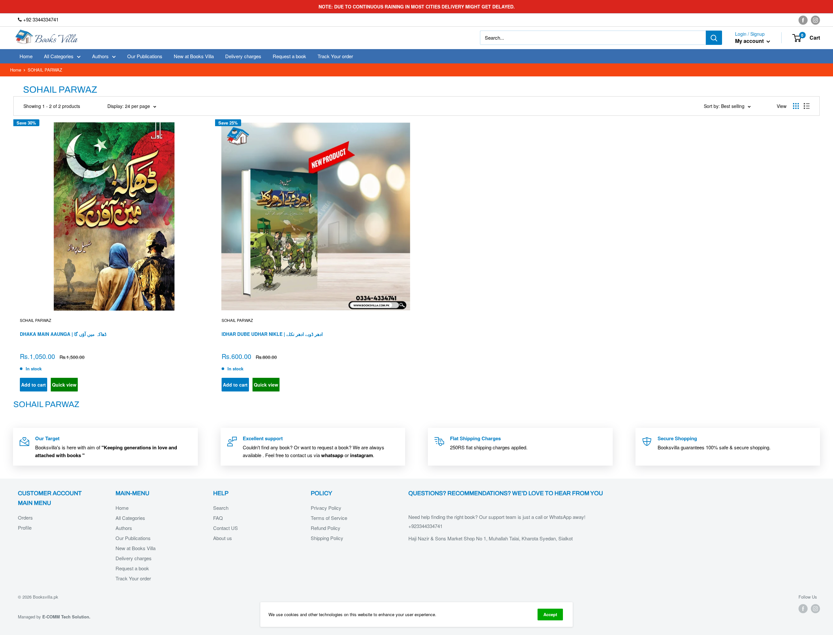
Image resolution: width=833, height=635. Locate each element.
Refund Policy (325, 527)
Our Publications (144, 56)
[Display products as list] (807, 106)
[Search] (714, 38)
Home (26, 56)
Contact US (225, 527)
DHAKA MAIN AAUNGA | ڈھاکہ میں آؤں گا (63, 334)
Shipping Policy (327, 538)
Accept (550, 614)
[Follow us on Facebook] (803, 20)
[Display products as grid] (796, 106)
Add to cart (33, 384)
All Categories (59, 56)
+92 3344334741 (40, 19)
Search (220, 507)
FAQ (218, 517)
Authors (100, 56)
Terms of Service (329, 517)
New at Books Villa (194, 56)
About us (222, 538)
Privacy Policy (326, 507)
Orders (25, 517)
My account (750, 41)
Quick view (64, 384)
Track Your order (335, 56)
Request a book (289, 56)
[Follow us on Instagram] (815, 20)
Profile (25, 527)
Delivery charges (243, 56)
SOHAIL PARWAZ (35, 320)
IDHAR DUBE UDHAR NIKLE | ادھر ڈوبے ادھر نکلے (272, 334)
